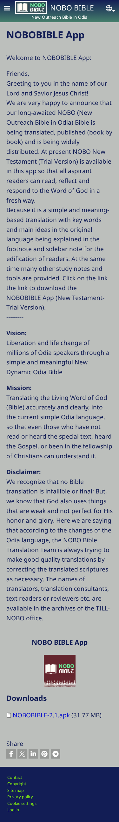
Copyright (16, 783)
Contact (14, 777)
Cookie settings (21, 803)
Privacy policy (20, 796)
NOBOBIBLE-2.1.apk (41, 715)
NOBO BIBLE (72, 8)
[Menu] (11, 8)
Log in (13, 809)
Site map (15, 790)
